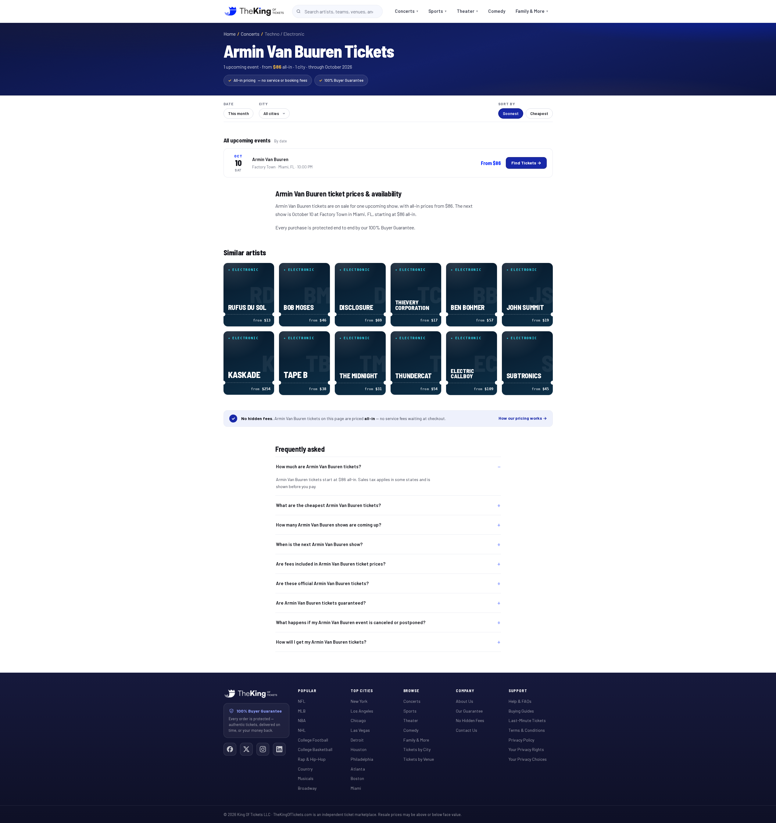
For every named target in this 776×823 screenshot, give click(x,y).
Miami (356, 788)
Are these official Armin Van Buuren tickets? (322, 583)
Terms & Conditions (527, 730)
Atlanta (358, 768)
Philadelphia (362, 759)
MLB (302, 710)
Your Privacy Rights (526, 749)
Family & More (532, 11)
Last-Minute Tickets (527, 720)
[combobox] (337, 11)
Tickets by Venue (418, 759)
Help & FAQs (520, 701)
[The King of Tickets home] (254, 11)
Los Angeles (362, 710)
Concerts (406, 11)
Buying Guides (521, 710)
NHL (302, 730)
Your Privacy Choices (528, 759)
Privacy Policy (521, 739)
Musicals (305, 778)
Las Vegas (360, 730)
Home (230, 34)
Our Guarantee (469, 710)
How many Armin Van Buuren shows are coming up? (328, 524)
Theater (467, 11)
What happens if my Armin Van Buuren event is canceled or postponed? (350, 622)
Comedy (496, 11)
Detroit (357, 739)
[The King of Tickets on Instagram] (262, 749)
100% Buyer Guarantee (341, 80)
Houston (359, 749)
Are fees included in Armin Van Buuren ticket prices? (330, 563)
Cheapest (539, 113)
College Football (313, 739)
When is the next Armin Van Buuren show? (319, 544)
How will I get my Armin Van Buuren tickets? (321, 642)
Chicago (358, 720)
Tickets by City (417, 749)
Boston (357, 778)
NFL (302, 701)
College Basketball (315, 749)
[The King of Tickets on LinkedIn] (279, 749)
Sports (437, 11)
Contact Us (466, 730)
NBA (302, 720)
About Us (464, 701)
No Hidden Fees (470, 720)
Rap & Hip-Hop (312, 759)
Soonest (511, 113)
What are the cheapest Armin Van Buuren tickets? (328, 505)
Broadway (307, 788)
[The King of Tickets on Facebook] (230, 749)
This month (238, 113)
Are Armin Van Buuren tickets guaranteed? (321, 603)
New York (359, 701)
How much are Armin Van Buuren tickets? (318, 466)
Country (305, 768)
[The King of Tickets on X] (246, 749)
